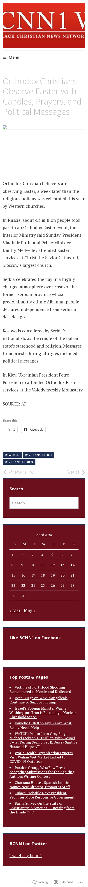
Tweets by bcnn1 (25, 855)
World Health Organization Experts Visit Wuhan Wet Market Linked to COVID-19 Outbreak (41, 757)
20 (62, 575)
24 (33, 585)
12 (53, 565)
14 (72, 565)
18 (43, 575)
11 (43, 565)
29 (13, 595)
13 (62, 565)
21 (72, 575)
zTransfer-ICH (40, 455)
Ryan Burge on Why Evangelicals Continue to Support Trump (38, 700)
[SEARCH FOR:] (43, 503)
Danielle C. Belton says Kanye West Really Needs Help (40, 725)
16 (23, 575)
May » (29, 610)
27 (62, 585)
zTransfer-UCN (21, 462)
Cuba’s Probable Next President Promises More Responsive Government (42, 795)
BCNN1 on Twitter (28, 843)
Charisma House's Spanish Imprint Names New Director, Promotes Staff (40, 784)
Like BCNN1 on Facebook (35, 637)
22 (13, 585)
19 (53, 575)
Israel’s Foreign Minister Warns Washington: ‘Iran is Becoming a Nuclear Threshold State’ (42, 712)
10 (33, 565)
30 (23, 595)
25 (43, 585)
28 (72, 585)
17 (33, 575)
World (14, 455)
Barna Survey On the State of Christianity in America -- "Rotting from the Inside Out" (41, 807)
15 (13, 575)
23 (23, 585)
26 (53, 585)
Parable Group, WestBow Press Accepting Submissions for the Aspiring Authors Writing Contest (41, 772)
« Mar (15, 610)
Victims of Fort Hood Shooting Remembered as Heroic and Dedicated (40, 689)
